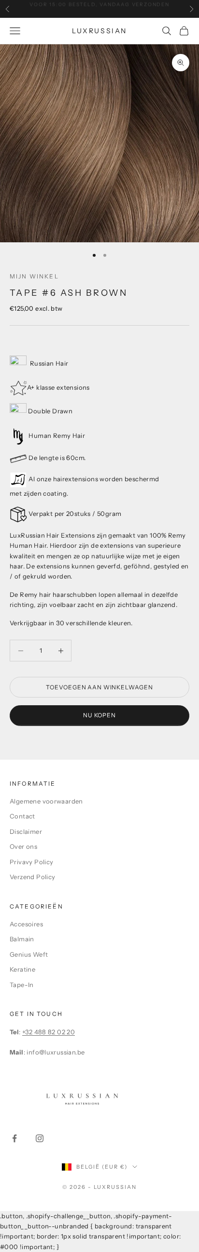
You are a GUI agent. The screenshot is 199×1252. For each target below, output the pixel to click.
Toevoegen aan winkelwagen (99, 687)
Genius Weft (29, 954)
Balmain (22, 939)
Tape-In (22, 984)
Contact (22, 816)
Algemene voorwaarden (46, 801)
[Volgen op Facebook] (14, 1138)
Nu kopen (99, 715)
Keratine (22, 969)
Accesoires (26, 924)
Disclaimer (26, 831)
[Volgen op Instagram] (39, 1138)
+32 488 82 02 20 (48, 1032)
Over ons (23, 846)
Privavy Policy (31, 862)
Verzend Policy (32, 877)
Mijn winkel (34, 276)
